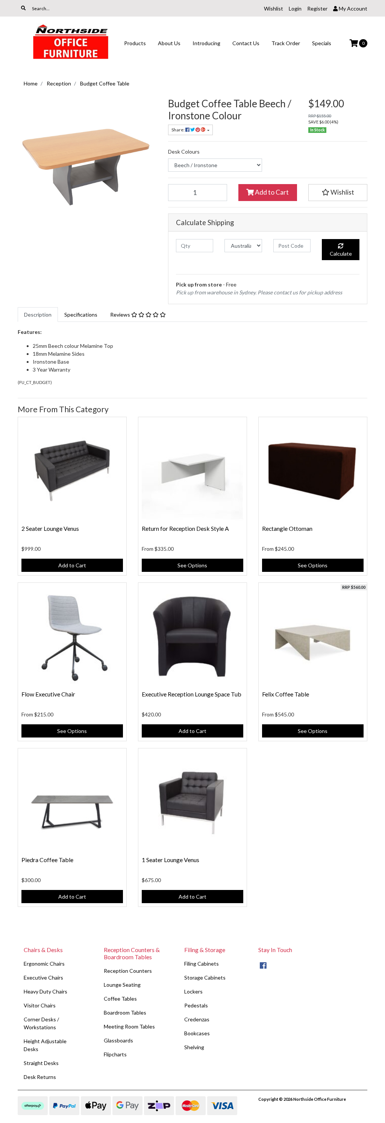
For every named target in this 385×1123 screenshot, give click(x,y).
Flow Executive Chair (48, 694)
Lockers (193, 991)
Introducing (206, 43)
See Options (192, 565)
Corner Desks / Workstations (41, 1023)
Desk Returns (40, 1077)
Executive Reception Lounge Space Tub (191, 694)
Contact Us (245, 43)
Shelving (194, 1047)
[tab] (38, 314)
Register (317, 8)
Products (135, 43)
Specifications (80, 314)
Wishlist (273, 8)
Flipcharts (115, 1054)
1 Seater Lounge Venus (170, 859)
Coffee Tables (120, 998)
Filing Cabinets (201, 963)
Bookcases (197, 1033)
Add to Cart (271, 192)
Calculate (341, 253)
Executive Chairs (43, 977)
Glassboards (118, 1040)
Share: (178, 130)
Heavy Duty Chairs (45, 991)
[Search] (23, 8)
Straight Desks (41, 1063)
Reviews (120, 314)
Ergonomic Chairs (44, 963)
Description (38, 314)
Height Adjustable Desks (45, 1045)
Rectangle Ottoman (287, 528)
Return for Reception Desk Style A (185, 528)
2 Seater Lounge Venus (50, 528)
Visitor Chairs (40, 1005)
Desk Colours (184, 151)
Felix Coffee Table (285, 694)
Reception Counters (128, 971)
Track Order (285, 43)
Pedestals (196, 1005)
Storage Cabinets (205, 977)
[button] (337, 192)
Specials (321, 43)
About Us (169, 43)
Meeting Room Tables (129, 1026)
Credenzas (196, 1019)
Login (295, 8)
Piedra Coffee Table (47, 859)
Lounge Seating (122, 984)
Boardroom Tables (125, 1012)
